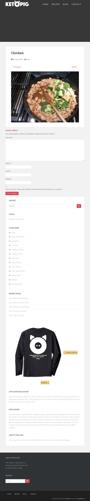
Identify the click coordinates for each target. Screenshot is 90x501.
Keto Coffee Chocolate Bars (19, 302)
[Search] (79, 206)
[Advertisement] (45, 25)
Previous (17, 67)
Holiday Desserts (18, 250)
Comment (9, 137)
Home (45, 4)
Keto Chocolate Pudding (17, 311)
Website (8, 179)
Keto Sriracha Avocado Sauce (19, 307)
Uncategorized (17, 284)
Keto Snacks (16, 275)
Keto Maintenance (18, 271)
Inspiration (15, 258)
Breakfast (15, 241)
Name (8, 163)
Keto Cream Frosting (16, 315)
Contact (76, 4)
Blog (65, 4)
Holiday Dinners (17, 254)
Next (74, 67)
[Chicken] (45, 97)
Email (8, 171)
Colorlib (66, 499)
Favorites (15, 245)
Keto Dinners (16, 267)
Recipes (56, 4)
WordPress (81, 499)
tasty (27, 59)
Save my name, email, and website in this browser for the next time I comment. (33, 189)
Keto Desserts (17, 262)
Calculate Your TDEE (16, 219)
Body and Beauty (18, 237)
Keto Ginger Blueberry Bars (18, 298)
